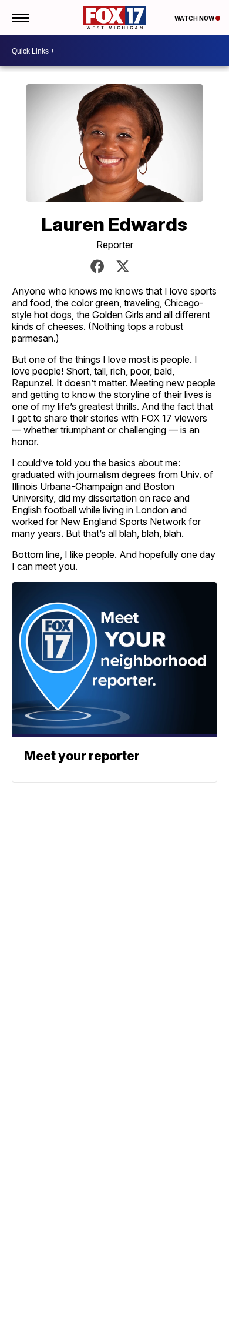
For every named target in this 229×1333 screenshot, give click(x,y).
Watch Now (194, 18)
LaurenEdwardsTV (123, 266)
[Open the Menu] (20, 17)
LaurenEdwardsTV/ (97, 266)
